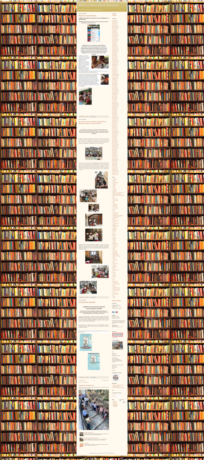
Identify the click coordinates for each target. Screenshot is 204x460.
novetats (114, 261)
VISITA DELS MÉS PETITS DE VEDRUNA (91, 438)
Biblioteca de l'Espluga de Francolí (118, 192)
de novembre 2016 (115, 132)
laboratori (114, 247)
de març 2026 (114, 22)
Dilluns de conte (115, 218)
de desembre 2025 (115, 26)
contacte (114, 209)
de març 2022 (114, 56)
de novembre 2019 (115, 90)
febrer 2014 (115, 230)
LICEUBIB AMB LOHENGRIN (87, 302)
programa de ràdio (116, 269)
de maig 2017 (114, 126)
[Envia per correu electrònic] (90, 116)
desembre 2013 (115, 214)
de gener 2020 (114, 88)
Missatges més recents (82, 380)
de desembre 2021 (115, 60)
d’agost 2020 (114, 79)
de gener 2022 (114, 59)
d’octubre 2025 (114, 28)
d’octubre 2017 (114, 120)
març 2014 (114, 249)
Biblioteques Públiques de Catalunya (118, 385)
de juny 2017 (114, 125)
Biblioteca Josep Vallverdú (117, 193)
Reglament (114, 276)
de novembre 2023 (115, 39)
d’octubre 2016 (114, 133)
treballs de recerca (115, 293)
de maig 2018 (114, 111)
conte (114, 210)
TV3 (113, 295)
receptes (114, 272)
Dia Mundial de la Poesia (117, 216)
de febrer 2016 (114, 141)
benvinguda (115, 190)
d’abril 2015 (114, 154)
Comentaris (115, 396)
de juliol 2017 (114, 123)
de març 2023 (114, 45)
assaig (114, 187)
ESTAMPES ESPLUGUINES (88, 432)
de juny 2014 (114, 163)
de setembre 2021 (114, 64)
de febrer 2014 (114, 168)
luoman (104, 453)
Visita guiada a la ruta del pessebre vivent (86, 385)
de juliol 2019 (114, 95)
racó (113, 271)
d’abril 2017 (114, 127)
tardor (114, 285)
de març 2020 (114, 85)
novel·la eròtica (115, 259)
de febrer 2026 (114, 23)
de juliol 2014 (114, 161)
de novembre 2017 (115, 118)
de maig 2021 (114, 68)
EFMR (114, 221)
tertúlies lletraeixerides (116, 288)
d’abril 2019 (114, 99)
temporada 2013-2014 (116, 287)
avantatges (114, 188)
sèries (114, 280)
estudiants (114, 226)
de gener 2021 (114, 73)
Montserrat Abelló (116, 254)
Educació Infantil (115, 220)
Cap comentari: (87, 116)
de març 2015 (114, 155)
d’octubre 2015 (114, 146)
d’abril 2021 (114, 69)
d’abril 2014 (114, 165)
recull (114, 273)
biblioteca (114, 191)
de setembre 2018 (114, 106)
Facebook (114, 229)
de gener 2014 (114, 169)
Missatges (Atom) (86, 382)
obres (114, 262)
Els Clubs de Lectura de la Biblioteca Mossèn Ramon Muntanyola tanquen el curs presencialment (92, 122)
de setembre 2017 (114, 121)
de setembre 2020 (114, 78)
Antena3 (114, 185)
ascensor (114, 186)
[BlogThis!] (91, 116)
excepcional (115, 228)
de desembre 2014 (115, 159)
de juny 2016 (114, 136)
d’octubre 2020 (114, 76)
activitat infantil (115, 182)
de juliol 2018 (114, 108)
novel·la (114, 258)
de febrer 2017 (114, 130)
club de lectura (115, 204)
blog (113, 196)
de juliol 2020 (114, 80)
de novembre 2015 (115, 145)
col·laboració (115, 205)
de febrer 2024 (114, 37)
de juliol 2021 (114, 65)
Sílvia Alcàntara (115, 282)
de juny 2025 (114, 30)
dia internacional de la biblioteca (118, 215)
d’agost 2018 (114, 107)
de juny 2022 (114, 52)
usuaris (114, 297)
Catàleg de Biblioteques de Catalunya (118, 387)
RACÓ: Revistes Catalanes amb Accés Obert (115, 405)
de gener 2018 (114, 116)
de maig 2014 (114, 164)
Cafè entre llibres (115, 200)
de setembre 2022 (114, 51)
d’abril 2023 (114, 44)
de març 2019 (114, 101)
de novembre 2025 (115, 27)
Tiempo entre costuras (116, 290)
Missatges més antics (105, 380)
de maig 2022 (114, 54)
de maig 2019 (114, 98)
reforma (114, 275)
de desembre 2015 (115, 144)
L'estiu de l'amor (115, 245)
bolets (114, 197)
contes (114, 211)
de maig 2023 (114, 42)
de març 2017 (114, 128)
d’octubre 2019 (114, 92)
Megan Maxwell (115, 253)
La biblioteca (115, 401)
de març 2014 (114, 166)
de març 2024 (114, 36)
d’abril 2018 (114, 112)
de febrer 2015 (114, 156)
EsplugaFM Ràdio (115, 225)
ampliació (114, 183)
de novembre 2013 (115, 171)
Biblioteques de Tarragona (117, 386)
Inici (94, 380)
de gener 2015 (114, 157)
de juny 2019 (114, 97)
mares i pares (115, 250)
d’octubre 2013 (114, 173)
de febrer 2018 (114, 114)
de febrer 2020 (114, 87)
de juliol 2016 (114, 135)
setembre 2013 (115, 281)
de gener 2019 (114, 102)
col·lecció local (115, 206)
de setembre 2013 (114, 174)
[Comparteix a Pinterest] (94, 116)
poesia (114, 267)
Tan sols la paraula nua (116, 283)
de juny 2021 (114, 66)
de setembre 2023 (114, 40)
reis (113, 277)
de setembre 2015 (114, 147)
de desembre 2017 (115, 117)
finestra (114, 231)
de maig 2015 (114, 152)
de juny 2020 (114, 82)
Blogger (113, 453)
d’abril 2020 (114, 84)
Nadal (114, 257)
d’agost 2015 (114, 149)
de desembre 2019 (115, 89)
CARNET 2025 (86, 443)
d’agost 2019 (114, 94)
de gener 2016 (114, 142)
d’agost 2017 (114, 122)
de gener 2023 (114, 47)
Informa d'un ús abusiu (116, 300)
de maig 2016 (114, 137)
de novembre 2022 (115, 49)
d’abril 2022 (114, 55)
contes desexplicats (116, 212)
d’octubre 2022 (114, 50)
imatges (114, 239)
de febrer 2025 (114, 32)
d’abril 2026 (114, 21)
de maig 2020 (114, 83)
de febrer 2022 (114, 58)
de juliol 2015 (114, 150)
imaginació (114, 238)
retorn (114, 278)
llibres (114, 248)
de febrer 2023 (114, 46)
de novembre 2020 (115, 75)
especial (114, 224)
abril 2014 (114, 180)
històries (114, 235)
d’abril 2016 (114, 139)
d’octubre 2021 (114, 63)
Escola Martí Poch (116, 223)
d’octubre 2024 (114, 33)
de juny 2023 (114, 41)
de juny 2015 (114, 151)
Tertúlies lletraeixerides (115, 403)
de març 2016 (114, 140)
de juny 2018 (114, 109)
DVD (114, 219)
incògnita (114, 240)
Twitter (114, 296)
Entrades (114, 394)
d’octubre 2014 (114, 160)
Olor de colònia (115, 263)
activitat (114, 181)
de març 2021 (114, 70)
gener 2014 (114, 234)
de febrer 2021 (114, 71)
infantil (114, 242)
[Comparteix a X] (92, 116)
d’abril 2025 (114, 31)
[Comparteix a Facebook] (93, 116)
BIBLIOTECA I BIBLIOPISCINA (87, 16)
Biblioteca (115, 15)
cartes (114, 202)
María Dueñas (115, 252)
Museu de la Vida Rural (116, 256)
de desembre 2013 (115, 170)
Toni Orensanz (115, 292)
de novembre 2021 (115, 61)
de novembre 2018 (115, 104)
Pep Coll (114, 264)
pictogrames (115, 266)
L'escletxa (114, 244)
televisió (114, 286)
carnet (114, 201)
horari (114, 237)
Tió (113, 291)
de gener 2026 (114, 25)
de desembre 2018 (115, 103)
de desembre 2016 (115, 131)
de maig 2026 (114, 20)
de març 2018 (114, 113)
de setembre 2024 (114, 35)
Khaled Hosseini (115, 243)
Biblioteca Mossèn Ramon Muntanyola (98, 5)
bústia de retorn (115, 199)
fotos (113, 233)
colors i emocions (115, 207)
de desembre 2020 (115, 74)
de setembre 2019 (114, 93)
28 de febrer (115, 178)
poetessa (114, 268)
